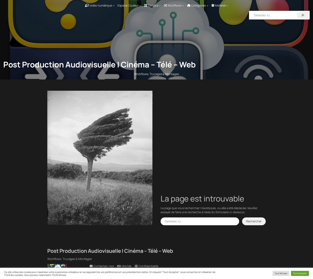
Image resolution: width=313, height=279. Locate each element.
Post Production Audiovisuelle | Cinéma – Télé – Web (99, 64)
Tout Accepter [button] (300, 273)
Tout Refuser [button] (281, 273)
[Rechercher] (303, 15)
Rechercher (253, 221)
